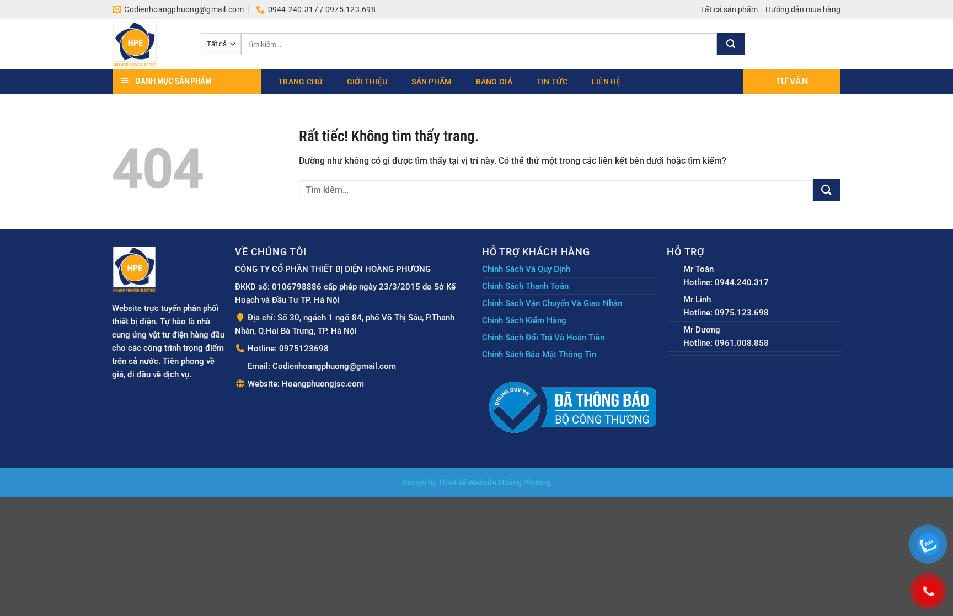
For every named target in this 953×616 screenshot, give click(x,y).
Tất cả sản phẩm (729, 9)
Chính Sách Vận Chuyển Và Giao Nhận (552, 303)
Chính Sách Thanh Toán (525, 286)
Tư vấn (791, 81)
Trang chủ (300, 81)
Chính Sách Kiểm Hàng (524, 320)
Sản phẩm (431, 81)
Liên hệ (606, 81)
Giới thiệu (367, 81)
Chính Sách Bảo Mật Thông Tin (539, 355)
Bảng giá (494, 81)
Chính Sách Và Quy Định (526, 269)
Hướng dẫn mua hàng (802, 9)
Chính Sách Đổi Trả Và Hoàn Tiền (543, 337)
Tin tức (552, 81)
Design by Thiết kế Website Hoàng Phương (476, 483)
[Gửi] (731, 44)
